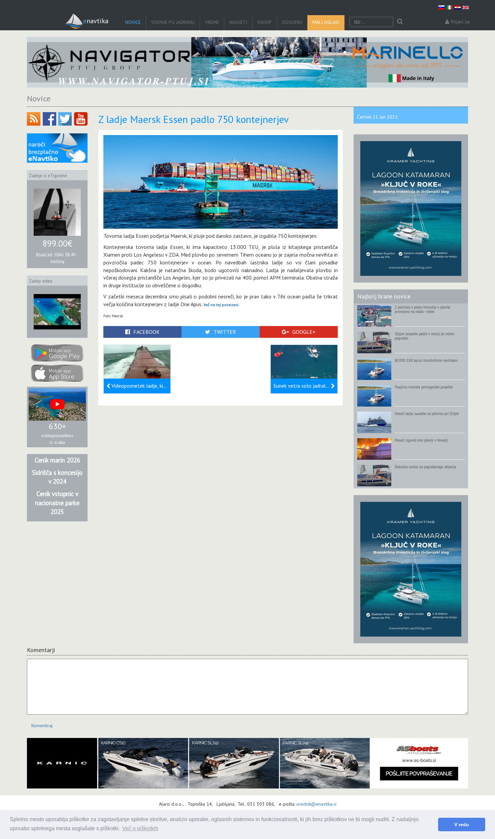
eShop (265, 22)
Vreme (212, 22)
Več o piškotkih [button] (140, 828)
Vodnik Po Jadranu (173, 22)
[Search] (400, 22)
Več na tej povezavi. (221, 304)
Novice (133, 22)
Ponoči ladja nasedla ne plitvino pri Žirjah (427, 413)
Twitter (224, 331)
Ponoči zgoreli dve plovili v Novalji (421, 440)
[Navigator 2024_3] (247, 62)
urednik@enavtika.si (316, 804)
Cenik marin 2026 (57, 460)
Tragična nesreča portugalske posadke (424, 387)
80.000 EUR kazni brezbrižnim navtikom (426, 360)
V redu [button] (461, 824)
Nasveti (238, 22)
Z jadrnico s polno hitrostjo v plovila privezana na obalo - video (422, 309)
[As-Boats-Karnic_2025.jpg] (247, 763)
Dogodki (292, 22)
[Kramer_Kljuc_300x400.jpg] (410, 208)
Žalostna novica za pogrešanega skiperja (425, 466)
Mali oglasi (325, 22)
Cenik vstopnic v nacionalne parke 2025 (57, 503)
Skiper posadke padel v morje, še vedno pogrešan (424, 336)
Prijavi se (460, 22)
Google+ (304, 331)
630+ (57, 426)
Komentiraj (42, 725)
